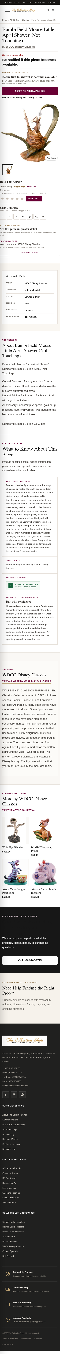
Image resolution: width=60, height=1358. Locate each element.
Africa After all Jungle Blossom (43, 890)
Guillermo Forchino (11, 1193)
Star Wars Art (8, 1236)
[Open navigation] (7, 10)
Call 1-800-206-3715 (30, 960)
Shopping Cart (8, 1149)
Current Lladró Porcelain (13, 1222)
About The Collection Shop (14, 1115)
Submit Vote (34, 199)
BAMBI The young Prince (41, 849)
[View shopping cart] (53, 10)
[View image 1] (7, 169)
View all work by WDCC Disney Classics (26, 681)
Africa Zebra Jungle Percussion (13, 890)
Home (4, 20)
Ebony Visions (9, 1188)
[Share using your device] (36, 216)
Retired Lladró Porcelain (13, 1227)
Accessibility (8, 1134)
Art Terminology (9, 1129)
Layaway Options (10, 1120)
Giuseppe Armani (10, 1173)
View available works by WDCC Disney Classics (22, 98)
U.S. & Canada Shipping (13, 1124)
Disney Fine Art (9, 1183)
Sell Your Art (8, 1256)
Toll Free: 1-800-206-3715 (14, 1077)
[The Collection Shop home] (28, 10)
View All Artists (9, 1202)
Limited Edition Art (10, 1197)
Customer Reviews (11, 1144)
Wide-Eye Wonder (12, 847)
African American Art (11, 1168)
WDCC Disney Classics (19, 20)
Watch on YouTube (30, 253)
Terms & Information (10, 1339)
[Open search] (48, 10)
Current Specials (10, 1251)
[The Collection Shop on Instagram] (14, 1094)
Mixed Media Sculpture (13, 1232)
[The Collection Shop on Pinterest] (22, 1094)
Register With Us (10, 1139)
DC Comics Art (9, 1178)
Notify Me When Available (30, 91)
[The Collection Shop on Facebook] (5, 1094)
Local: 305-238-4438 (11, 1081)
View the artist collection (18, 810)
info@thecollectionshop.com (15, 1085)
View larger (51, 158)
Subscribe (38, 1339)
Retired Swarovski (10, 1241)
